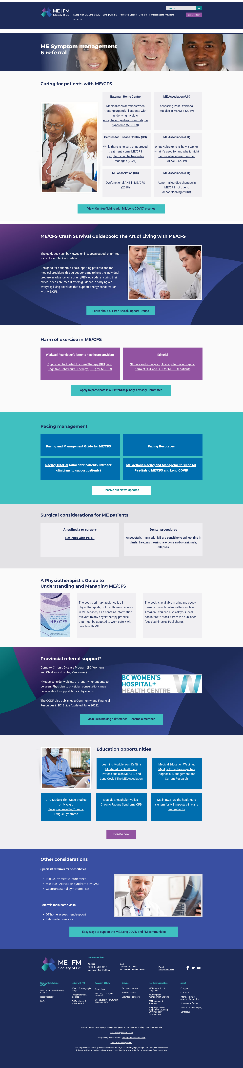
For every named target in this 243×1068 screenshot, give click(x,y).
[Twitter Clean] (193, 968)
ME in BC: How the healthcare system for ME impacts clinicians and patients (176, 804)
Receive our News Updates (121, 490)
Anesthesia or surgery (80, 530)
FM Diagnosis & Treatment (156, 1002)
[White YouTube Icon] (199, 968)
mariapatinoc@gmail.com (133, 1038)
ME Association (122, 173)
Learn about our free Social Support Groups (120, 311)
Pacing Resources (161, 446)
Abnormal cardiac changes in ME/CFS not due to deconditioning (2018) (177, 187)
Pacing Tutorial (56, 465)
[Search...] (199, 8)
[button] (87, 15)
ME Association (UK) (176, 96)
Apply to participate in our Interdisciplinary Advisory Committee (121, 390)
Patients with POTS (80, 538)
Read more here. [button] (160, 1050)
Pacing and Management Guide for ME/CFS (78, 446)
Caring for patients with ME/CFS (76, 83)
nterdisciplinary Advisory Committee (190, 997)
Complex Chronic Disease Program (63, 667)
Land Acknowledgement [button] (121, 1042)
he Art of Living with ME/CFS (154, 236)
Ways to (129, 993)
